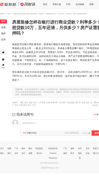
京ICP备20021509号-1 (49, 163)
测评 (3, 33)
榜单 (91, 4)
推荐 (3, 21)
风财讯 (2, 14)
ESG (68, 4)
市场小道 (57, 4)
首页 (45, 4)
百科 (3, 39)
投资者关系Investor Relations (53, 153)
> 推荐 (8, 14)
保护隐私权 (80, 153)
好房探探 (80, 4)
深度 (3, 27)
